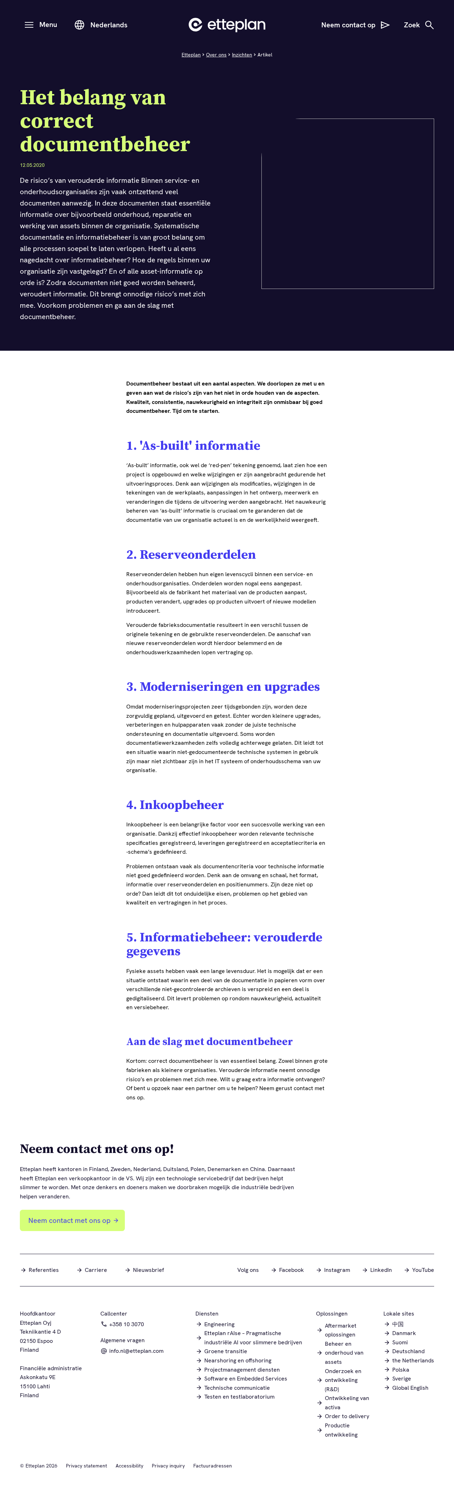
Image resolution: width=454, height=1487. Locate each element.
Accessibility (129, 1466)
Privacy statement (86, 1466)
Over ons (216, 54)
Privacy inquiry (168, 1466)
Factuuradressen (212, 1466)
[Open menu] (29, 25)
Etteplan (191, 54)
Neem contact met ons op (69, 1220)
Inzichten (242, 54)
